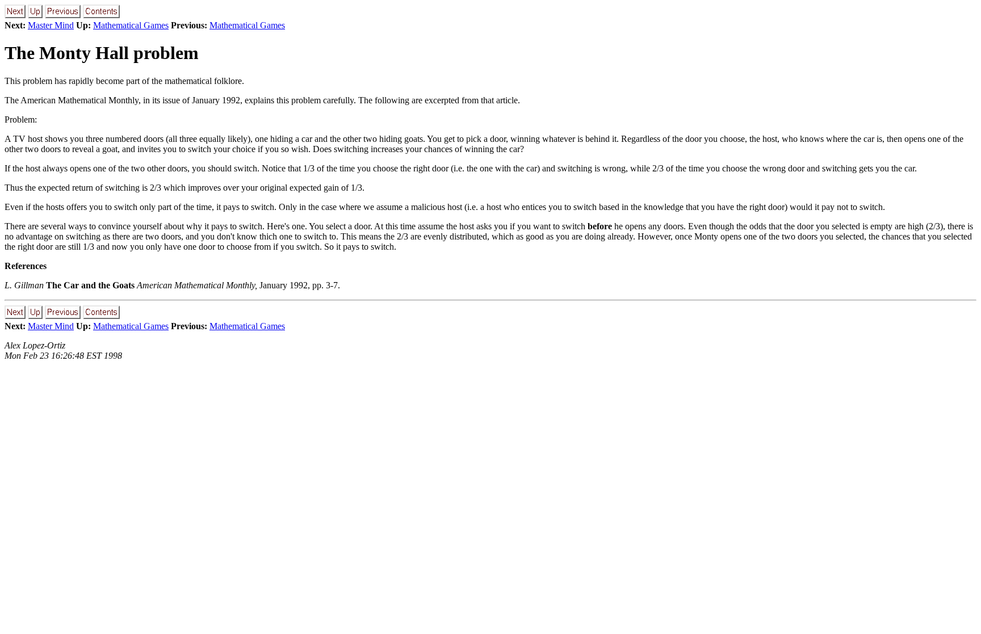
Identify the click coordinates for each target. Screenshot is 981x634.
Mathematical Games (131, 25)
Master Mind (51, 25)
